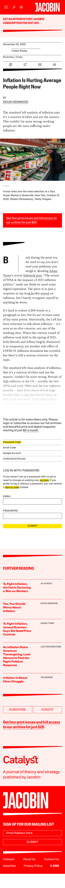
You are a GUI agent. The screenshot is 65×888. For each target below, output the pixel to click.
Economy (8, 57)
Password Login (12, 442)
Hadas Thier (47, 623)
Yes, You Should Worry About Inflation (14, 608)
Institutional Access (14, 459)
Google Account (12, 453)
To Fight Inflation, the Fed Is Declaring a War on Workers (17, 588)
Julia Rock (46, 584)
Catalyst (8, 859)
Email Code (9, 447)
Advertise (9, 866)
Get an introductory (18, 19)
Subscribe (17, 709)
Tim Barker (47, 677)
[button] (6, 7)
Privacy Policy (33, 866)
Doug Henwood (15, 102)
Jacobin (38, 19)
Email (7, 496)
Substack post (32, 275)
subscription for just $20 (21, 23)
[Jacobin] (47, 7)
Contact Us (51, 859)
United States (19, 51)
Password (10, 511)
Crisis (19, 57)
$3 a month (30, 430)
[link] (21, 7)
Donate (47, 709)
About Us (29, 859)
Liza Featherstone (51, 647)
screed (45, 293)
